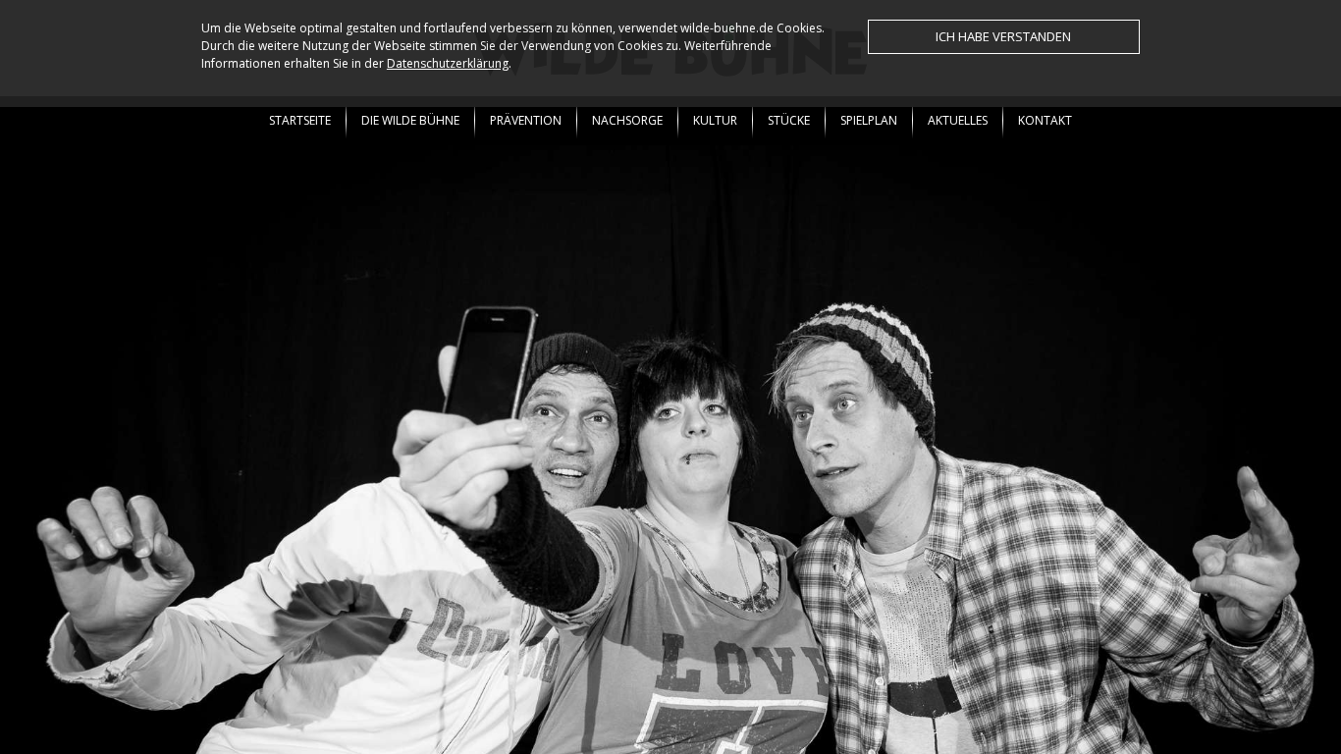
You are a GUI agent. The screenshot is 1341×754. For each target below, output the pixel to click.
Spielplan (868, 120)
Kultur (715, 120)
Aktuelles (958, 120)
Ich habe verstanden (1003, 36)
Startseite (300, 120)
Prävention (526, 120)
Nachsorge (627, 120)
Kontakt (1045, 120)
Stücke (789, 120)
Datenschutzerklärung (448, 63)
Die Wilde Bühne (410, 120)
